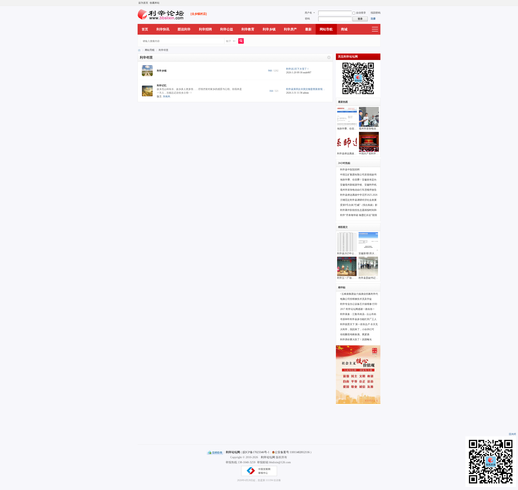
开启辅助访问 (379, 3)
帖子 (228, 41)
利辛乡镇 (269, 29)
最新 (308, 29)
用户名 (308, 12)
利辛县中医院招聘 (350, 169)
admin (306, 92)
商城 (344, 29)
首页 (145, 29)
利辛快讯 (162, 29)
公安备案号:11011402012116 (292, 452)
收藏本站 (154, 2)
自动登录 (361, 12)
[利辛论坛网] (161, 20)
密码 (307, 18)
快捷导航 (375, 29)
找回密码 (375, 12)
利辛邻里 (146, 57)
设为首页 (143, 2)
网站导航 (326, 29)
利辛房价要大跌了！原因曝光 (356, 339)
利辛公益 (226, 29)
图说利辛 (184, 29)
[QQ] (215, 452)
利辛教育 (247, 29)
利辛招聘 (205, 29)
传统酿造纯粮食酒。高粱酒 (354, 334)
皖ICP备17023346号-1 (256, 452)
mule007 (307, 72)
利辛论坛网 (139, 50)
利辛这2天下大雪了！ (297, 68)
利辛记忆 (162, 85)
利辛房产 (290, 29)
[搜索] (240, 41)
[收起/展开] (329, 57)
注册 (373, 18)
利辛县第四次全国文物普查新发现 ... (305, 89)
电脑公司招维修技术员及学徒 (356, 299)
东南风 (166, 96)
